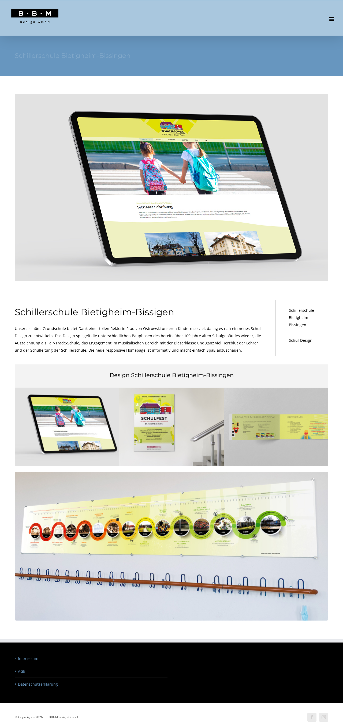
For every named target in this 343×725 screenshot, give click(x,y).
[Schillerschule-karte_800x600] (276, 389)
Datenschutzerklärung (38, 684)
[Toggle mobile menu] (332, 19)
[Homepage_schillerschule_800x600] (67, 389)
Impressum (28, 658)
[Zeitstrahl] (171, 473)
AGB (21, 671)
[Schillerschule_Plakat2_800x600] (171, 389)
